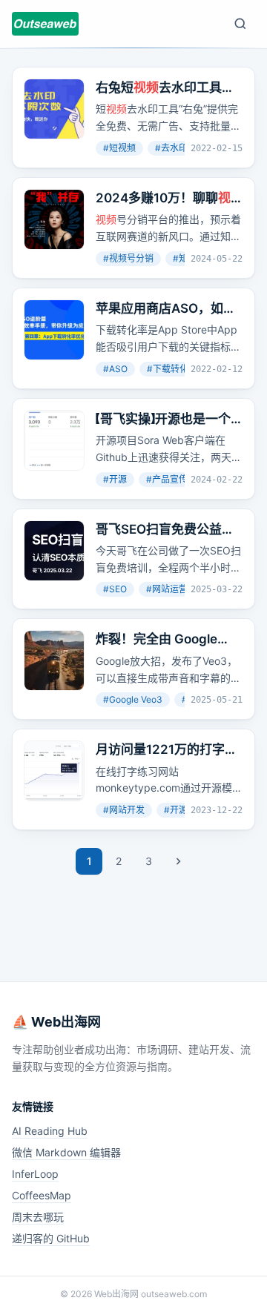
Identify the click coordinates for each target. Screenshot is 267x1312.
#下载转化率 (172, 368)
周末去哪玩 (38, 1216)
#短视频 (119, 147)
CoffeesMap (41, 1195)
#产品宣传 (167, 479)
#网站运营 (167, 588)
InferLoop (35, 1173)
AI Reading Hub (50, 1130)
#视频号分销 (128, 258)
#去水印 (171, 147)
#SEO (115, 588)
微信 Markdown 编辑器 (66, 1152)
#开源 (115, 479)
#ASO (115, 368)
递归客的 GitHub (51, 1238)
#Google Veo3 (132, 699)
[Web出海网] (45, 24)
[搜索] (240, 24)
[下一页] (178, 861)
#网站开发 (124, 809)
